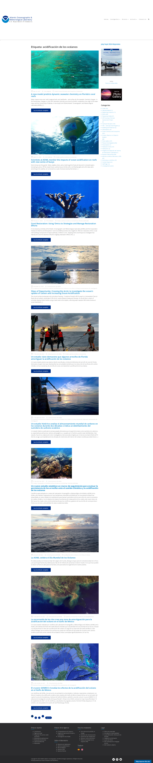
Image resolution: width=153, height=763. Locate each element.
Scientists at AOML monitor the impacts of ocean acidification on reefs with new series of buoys (64, 160)
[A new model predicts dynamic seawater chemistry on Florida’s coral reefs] (65, 70)
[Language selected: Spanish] (81, 749)
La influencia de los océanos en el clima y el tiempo (77, 555)
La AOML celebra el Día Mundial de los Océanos (53, 557)
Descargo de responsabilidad (111, 733)
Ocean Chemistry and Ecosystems (67, 91)
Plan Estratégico (62, 747)
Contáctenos (37, 731)
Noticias (106, 19)
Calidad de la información (110, 738)
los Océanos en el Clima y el (65, 419)
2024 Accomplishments (64, 746)
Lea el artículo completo (40, 110)
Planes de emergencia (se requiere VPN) (87, 740)
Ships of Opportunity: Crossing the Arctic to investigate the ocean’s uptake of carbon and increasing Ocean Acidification (62, 292)
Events (104, 114)
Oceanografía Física (89, 616)
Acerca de (133, 19)
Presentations (105, 145)
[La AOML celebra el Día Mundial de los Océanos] (65, 533)
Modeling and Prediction (108, 127)
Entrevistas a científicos (108, 160)
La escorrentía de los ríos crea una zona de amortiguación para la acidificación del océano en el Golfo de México (61, 620)
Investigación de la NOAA (64, 736)
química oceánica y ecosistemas (68, 157)
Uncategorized (106, 166)
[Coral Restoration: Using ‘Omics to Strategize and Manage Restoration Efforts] (65, 199)
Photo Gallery (105, 141)
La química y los (37, 288)
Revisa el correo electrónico (88, 738)
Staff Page (104, 164)
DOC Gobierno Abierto (110, 745)
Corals (56, 91)
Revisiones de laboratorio (64, 744)
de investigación (93, 288)
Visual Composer (45, 760)
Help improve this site (143, 761)
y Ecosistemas (74, 616)
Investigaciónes (114, 19)
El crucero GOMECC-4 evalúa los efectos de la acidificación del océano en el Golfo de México (63, 689)
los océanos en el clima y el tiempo (71, 288)
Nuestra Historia (62, 751)
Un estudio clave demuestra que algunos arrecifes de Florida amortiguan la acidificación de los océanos (59, 357)
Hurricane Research (107, 124)
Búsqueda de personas (40, 740)
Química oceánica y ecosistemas (69, 221)
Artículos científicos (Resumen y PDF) (111, 156)
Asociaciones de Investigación (68, 685)
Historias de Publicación (82, 419)
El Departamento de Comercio (65, 731)
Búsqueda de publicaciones (41, 738)
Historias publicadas (73, 483)
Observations (105, 129)
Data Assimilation (106, 110)
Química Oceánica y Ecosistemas (58, 483)
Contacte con (142, 19)
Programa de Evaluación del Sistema (111, 150)
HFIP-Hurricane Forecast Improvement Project (108, 119)
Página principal (38, 733)
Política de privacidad (109, 731)
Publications (79, 91)
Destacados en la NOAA (44, 483)
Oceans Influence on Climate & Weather (110, 136)
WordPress (55, 760)
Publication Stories (107, 147)
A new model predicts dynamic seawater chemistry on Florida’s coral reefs (63, 95)
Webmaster (37, 743)
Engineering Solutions (107, 112)
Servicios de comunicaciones (88, 735)
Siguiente (48, 718)
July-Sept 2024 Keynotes (110, 44)
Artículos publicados (84, 221)
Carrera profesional (39, 741)
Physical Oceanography (108, 143)
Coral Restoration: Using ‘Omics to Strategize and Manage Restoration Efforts (63, 224)
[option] (82, 750)
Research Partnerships (108, 154)
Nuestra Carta (61, 749)
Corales (58, 157)
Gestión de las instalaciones (88, 736)
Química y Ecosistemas (39, 419)
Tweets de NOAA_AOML (111, 83)
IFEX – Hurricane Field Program (110, 125)
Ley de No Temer (108, 740)
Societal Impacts (106, 162)
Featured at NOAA (107, 116)
